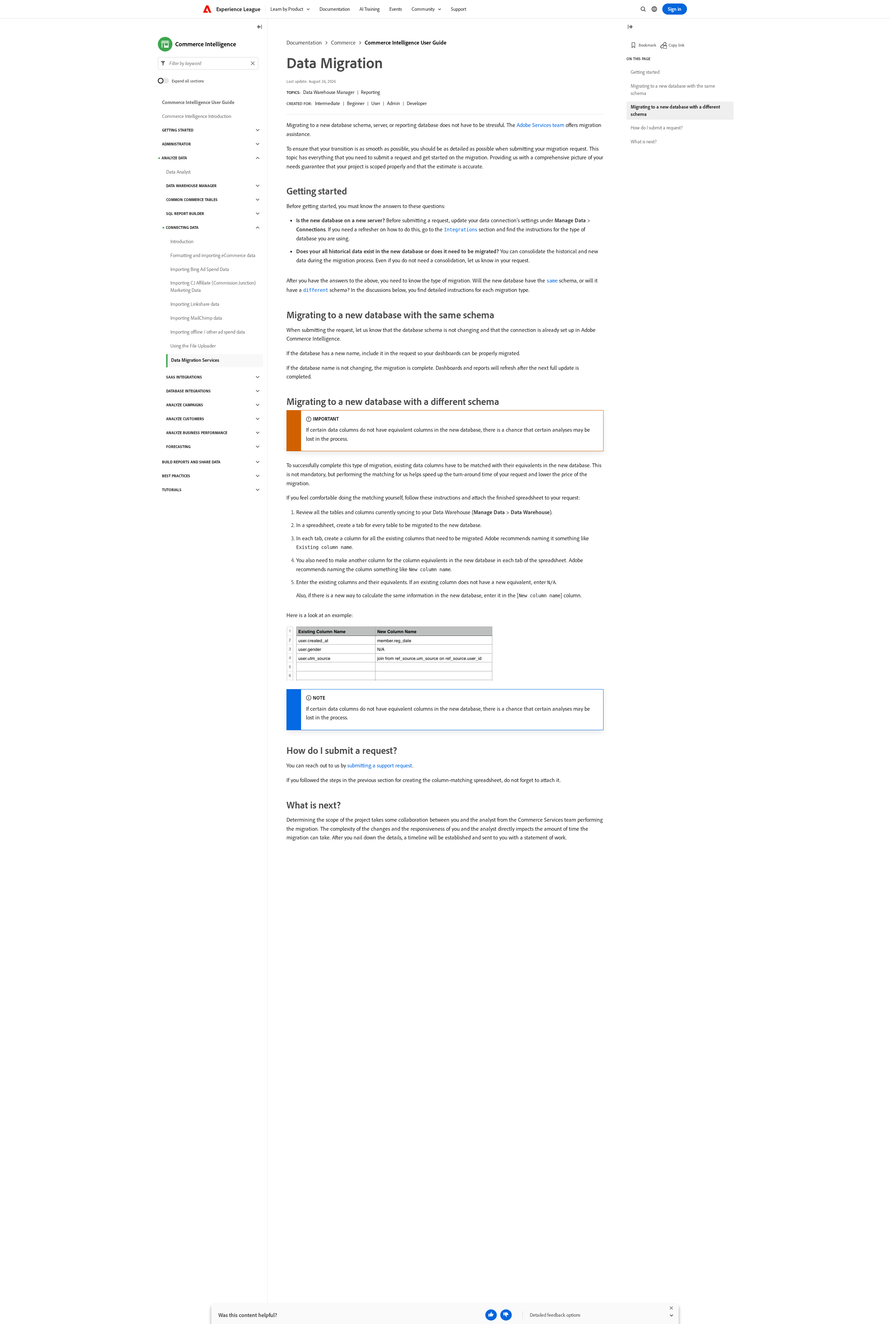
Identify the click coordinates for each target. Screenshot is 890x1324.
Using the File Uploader (193, 346)
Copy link (677, 45)
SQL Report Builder (185, 213)
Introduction (181, 241)
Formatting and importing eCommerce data (213, 255)
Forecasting (178, 446)
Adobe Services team (540, 124)
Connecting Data (182, 227)
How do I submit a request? (657, 128)
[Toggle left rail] (259, 27)
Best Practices (176, 475)
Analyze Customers (185, 418)
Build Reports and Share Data (191, 462)
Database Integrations (188, 391)
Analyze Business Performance (196, 432)
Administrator (176, 144)
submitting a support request (379, 765)
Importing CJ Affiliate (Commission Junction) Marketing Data (213, 286)
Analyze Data (174, 157)
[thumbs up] (491, 1315)
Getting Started (177, 130)
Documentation (304, 42)
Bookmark (647, 45)
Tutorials (171, 489)
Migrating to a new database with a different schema (675, 110)
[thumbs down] (506, 1315)
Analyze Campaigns (184, 404)
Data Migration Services (195, 360)
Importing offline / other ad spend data (207, 332)
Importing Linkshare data (194, 304)
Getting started (645, 72)
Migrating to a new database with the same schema (673, 89)
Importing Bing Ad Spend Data (199, 269)
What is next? (644, 141)
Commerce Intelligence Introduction (196, 116)
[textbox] (208, 63)
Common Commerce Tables (192, 199)
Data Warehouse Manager (328, 92)
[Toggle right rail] (630, 27)
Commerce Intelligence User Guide (405, 42)
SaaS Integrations (184, 377)
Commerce (343, 42)
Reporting (370, 92)
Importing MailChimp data (196, 318)
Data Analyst (178, 172)
